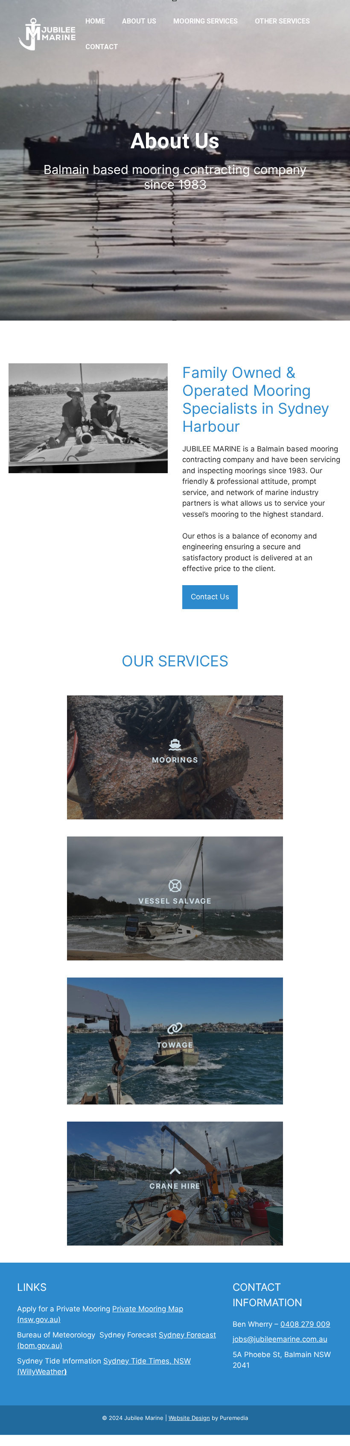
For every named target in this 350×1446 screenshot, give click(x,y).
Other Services (282, 21)
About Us (139, 21)
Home (95, 21)
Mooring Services (205, 21)
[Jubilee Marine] (47, 33)
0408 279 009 (305, 1324)
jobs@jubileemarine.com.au (280, 1339)
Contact (101, 47)
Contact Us (210, 596)
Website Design (189, 1417)
